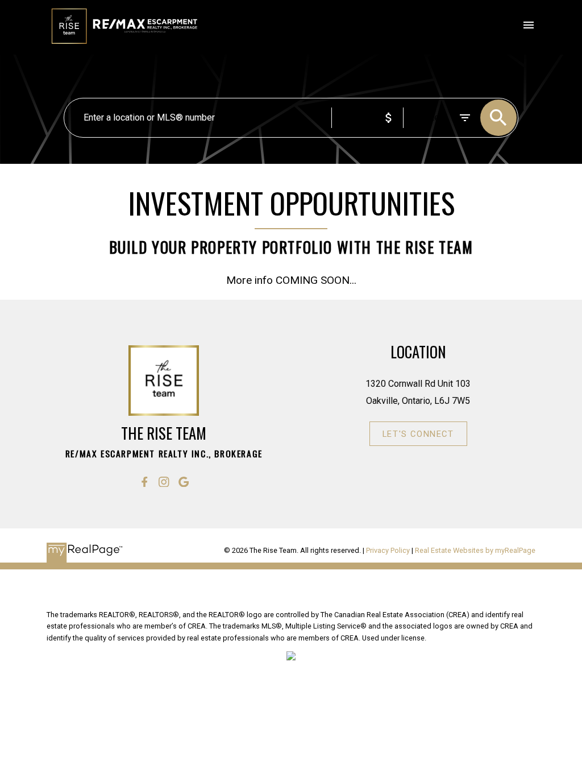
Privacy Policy (388, 550)
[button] (144, 482)
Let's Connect (418, 434)
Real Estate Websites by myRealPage (475, 550)
